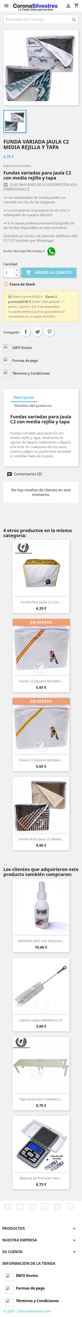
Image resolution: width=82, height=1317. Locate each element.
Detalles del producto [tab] (33, 405)
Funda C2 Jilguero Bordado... (41, 681)
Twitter (20, 1206)
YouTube (45, 1206)
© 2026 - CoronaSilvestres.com (27, 1311)
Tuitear (37, 331)
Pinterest (49, 331)
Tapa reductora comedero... (41, 1099)
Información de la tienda (28, 1263)
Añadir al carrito (49, 272)
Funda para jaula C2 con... (41, 602)
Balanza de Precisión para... (41, 1178)
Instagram (70, 1206)
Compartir (25, 331)
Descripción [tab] (24, 397)
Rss (32, 1206)
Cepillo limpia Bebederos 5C (41, 1020)
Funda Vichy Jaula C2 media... (41, 839)
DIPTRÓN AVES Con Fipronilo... (41, 941)
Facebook (7, 1206)
